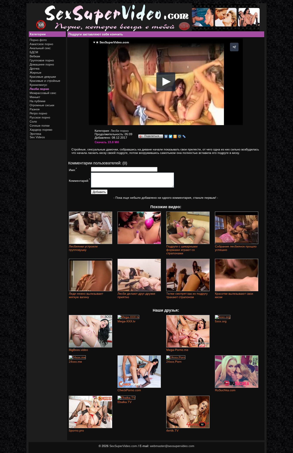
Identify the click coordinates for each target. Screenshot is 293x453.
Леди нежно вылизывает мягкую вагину (86, 295)
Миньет (35, 97)
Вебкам (35, 56)
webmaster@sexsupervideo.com (172, 446)
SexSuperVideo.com (123, 446)
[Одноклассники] (175, 136)
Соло (33, 121)
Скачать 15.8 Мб (107, 142)
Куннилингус (38, 84)
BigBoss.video (78, 349)
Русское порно (40, 117)
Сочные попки (40, 125)
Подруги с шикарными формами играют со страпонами (182, 250)
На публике (37, 101)
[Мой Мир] (179, 136)
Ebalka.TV (124, 402)
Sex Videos (37, 137)
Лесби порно (39, 89)
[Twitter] (170, 136)
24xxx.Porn (173, 361)
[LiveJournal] (184, 136)
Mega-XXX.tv (126, 321)
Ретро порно (38, 113)
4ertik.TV (172, 430)
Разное (35, 109)
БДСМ (34, 52)
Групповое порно (42, 60)
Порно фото (38, 40)
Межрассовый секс (43, 93)
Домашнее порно (42, 64)
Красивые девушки (43, 76)
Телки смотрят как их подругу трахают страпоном (187, 295)
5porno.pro (76, 430)
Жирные (35, 72)
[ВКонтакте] (166, 136)
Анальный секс (40, 48)
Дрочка (34, 68)
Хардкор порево (41, 129)
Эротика (35, 133)
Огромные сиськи (42, 105)
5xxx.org (221, 321)
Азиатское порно (41, 44)
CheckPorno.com (129, 390)
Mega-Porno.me (177, 349)
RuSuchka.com (225, 390)
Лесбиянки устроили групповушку (83, 248)
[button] (234, 47)
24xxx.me (75, 361)
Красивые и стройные (45, 80)
